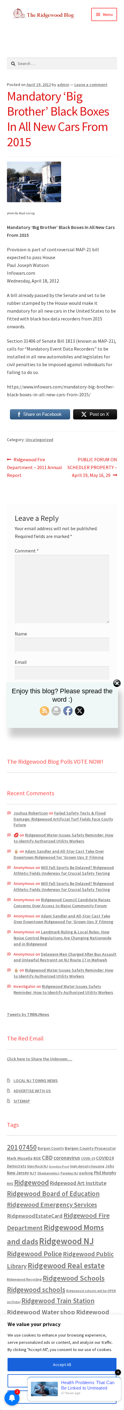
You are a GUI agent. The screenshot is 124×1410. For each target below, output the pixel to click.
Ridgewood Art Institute (78, 1183)
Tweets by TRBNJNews (28, 1014)
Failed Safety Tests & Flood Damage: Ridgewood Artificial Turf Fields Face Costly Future (63, 819)
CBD (47, 1157)
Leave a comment (90, 84)
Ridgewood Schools (74, 1278)
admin (63, 84)
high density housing (87, 1166)
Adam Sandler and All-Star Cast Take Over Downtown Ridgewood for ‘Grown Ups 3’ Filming (59, 854)
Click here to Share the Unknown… (40, 1059)
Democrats (16, 1166)
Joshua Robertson (31, 813)
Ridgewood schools (36, 1289)
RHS (10, 1183)
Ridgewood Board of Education (53, 1193)
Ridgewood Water (33, 1312)
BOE (37, 1158)
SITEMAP (22, 1101)
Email (21, 662)
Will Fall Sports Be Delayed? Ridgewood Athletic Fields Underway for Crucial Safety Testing (64, 870)
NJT (33, 1173)
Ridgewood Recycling (24, 1279)
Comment (27, 551)
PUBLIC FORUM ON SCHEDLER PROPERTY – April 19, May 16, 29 (92, 467)
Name (21, 634)
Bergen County (51, 1148)
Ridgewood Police (34, 1253)
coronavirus (67, 1158)
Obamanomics (48, 1173)
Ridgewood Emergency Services (52, 1204)
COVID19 (105, 1158)
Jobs (109, 1166)
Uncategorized (39, 439)
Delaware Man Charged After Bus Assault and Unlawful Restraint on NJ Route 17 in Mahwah (65, 957)
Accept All (62, 1364)
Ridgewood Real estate (66, 1265)
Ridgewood (31, 1182)
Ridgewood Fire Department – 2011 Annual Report (34, 467)
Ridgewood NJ (66, 1241)
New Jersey (18, 1173)
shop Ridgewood (84, 1312)
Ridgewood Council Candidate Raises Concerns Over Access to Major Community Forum (62, 902)
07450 (28, 1147)
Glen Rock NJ (37, 1166)
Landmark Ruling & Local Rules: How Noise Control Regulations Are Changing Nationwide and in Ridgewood (62, 938)
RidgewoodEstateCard (35, 1215)
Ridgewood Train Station (58, 1301)
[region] (62, 1362)
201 (12, 1147)
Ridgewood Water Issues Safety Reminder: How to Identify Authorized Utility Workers (63, 838)
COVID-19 (88, 1158)
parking (86, 1173)
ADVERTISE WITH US (32, 1090)
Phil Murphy (105, 1173)
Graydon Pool (59, 1166)
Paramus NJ (69, 1173)
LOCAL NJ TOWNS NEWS (36, 1080)
